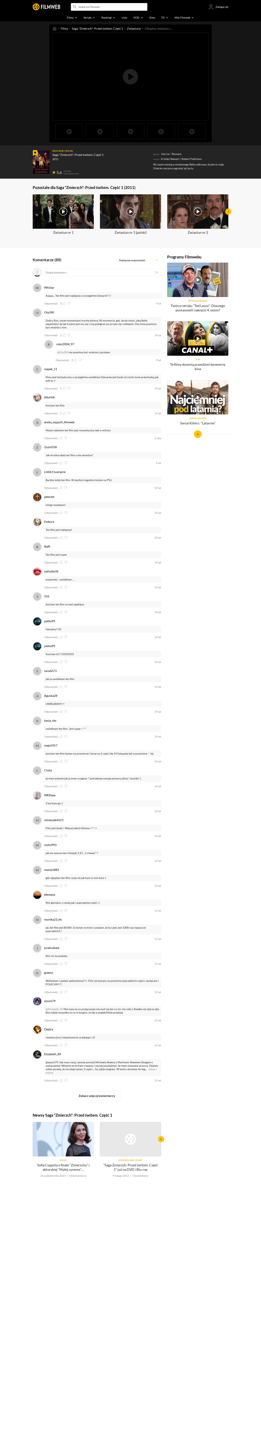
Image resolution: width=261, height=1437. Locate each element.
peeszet (49, 496)
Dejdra (48, 1029)
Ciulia (48, 770)
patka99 (49, 621)
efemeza (49, 894)
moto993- (51, 845)
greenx (48, 972)
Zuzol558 (50, 447)
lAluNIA (49, 397)
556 (46, 596)
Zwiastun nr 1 (63, 232)
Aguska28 (50, 695)
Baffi (47, 546)
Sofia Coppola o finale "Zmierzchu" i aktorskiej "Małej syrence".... (63, 1167)
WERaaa (49, 795)
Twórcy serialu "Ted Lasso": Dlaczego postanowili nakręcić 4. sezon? (198, 308)
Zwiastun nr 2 (198, 232)
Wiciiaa (49, 287)
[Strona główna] (54, 28)
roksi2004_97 (65, 344)
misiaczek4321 (54, 820)
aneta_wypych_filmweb (59, 422)
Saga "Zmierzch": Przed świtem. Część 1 (97, 28)
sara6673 (50, 670)
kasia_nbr (50, 720)
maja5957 (50, 745)
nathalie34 (51, 571)
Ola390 (49, 312)
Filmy (64, 28)
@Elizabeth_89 (54, 1009)
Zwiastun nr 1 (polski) (131, 232)
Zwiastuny (134, 28)
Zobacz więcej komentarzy (97, 1095)
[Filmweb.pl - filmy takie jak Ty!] (46, 6)
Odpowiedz (51, 303)
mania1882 (51, 869)
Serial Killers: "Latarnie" (198, 423)
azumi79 (49, 1001)
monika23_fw (53, 919)
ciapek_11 (50, 369)
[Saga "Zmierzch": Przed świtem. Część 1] (41, 162)
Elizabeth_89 (52, 1054)
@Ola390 (62, 352)
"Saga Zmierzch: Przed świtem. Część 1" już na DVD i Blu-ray (130, 1167)
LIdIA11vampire (55, 472)
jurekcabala (51, 947)
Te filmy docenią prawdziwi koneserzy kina (197, 366)
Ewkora (49, 521)
